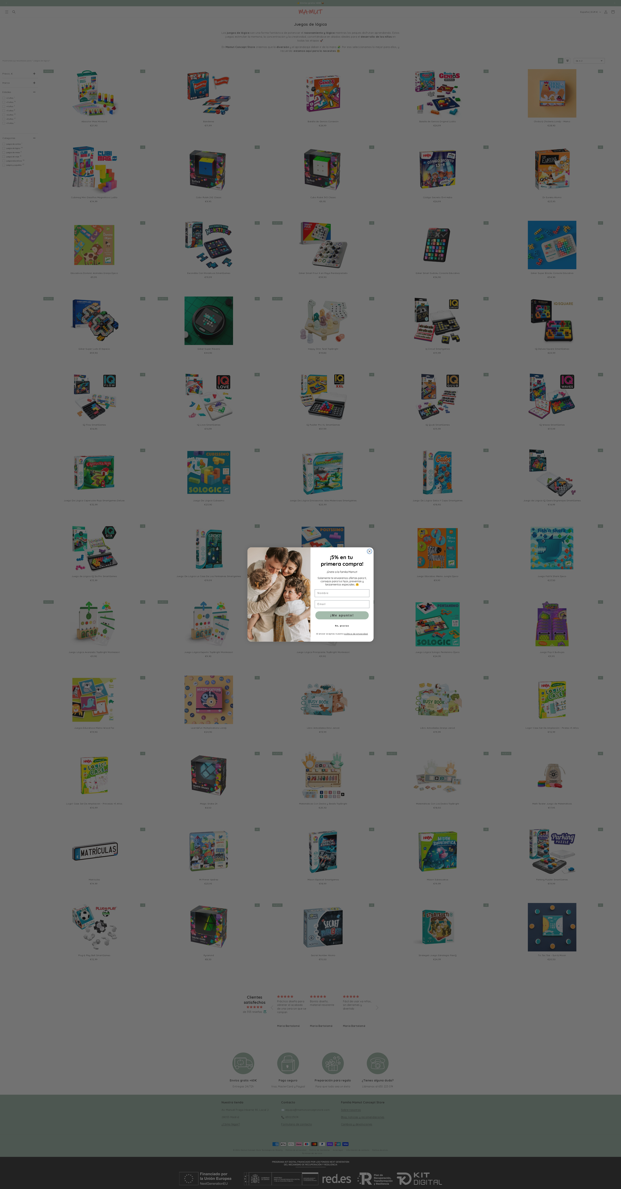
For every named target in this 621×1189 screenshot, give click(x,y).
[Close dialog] (369, 551)
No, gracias (342, 626)
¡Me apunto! (342, 615)
